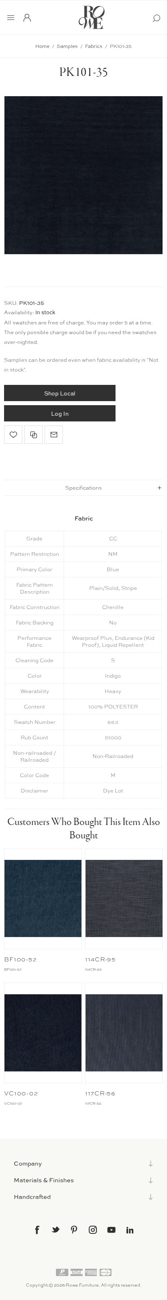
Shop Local (59, 393)
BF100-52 (20, 959)
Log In (60, 413)
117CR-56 (100, 1093)
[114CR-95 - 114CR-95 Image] (124, 899)
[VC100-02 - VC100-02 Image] (42, 1033)
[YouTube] (111, 1230)
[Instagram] (93, 1230)
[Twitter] (55, 1229)
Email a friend (54, 434)
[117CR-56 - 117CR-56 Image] (124, 1033)
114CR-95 (100, 959)
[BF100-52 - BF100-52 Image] (42, 899)
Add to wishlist (13, 434)
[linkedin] (130, 1230)
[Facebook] (37, 1230)
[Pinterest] (74, 1230)
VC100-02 (21, 1093)
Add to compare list (33, 434)
